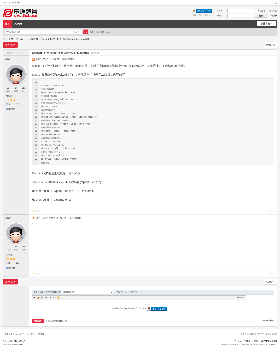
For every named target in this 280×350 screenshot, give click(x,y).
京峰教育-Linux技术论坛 (4, 39)
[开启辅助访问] (273, 2)
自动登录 (262, 11)
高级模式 (241, 297)
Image (42, 297)
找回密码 (273, 11)
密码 (219, 15)
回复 (38, 211)
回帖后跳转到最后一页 (57, 321)
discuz (108, 32)
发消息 (12, 109)
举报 (271, 211)
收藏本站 (16, 2)
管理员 (9, 96)
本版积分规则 (268, 320)
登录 (135, 308)
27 (16, 88)
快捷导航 (265, 23)
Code (54, 297)
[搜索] (85, 32)
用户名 (219, 11)
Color (38, 297)
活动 (97, 32)
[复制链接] (94, 53)
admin (8, 59)
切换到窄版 (275, 2)
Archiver (238, 341)
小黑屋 (255, 341)
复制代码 (45, 163)
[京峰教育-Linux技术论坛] (20, 13)
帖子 (76, 32)
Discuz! (17, 341)
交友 (103, 32)
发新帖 (9, 45)
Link (46, 297)
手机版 (247, 341)
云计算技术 (32, 39)
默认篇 (19, 39)
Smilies (58, 297)
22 (8, 88)
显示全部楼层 (68, 59)
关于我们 (18, 23)
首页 (7, 23)
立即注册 (273, 15)
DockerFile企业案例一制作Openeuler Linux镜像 (65, 39)
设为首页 (7, 2)
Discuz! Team (18, 344)
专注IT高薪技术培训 (268, 341)
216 (23, 88)
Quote (50, 297)
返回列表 (271, 45)
